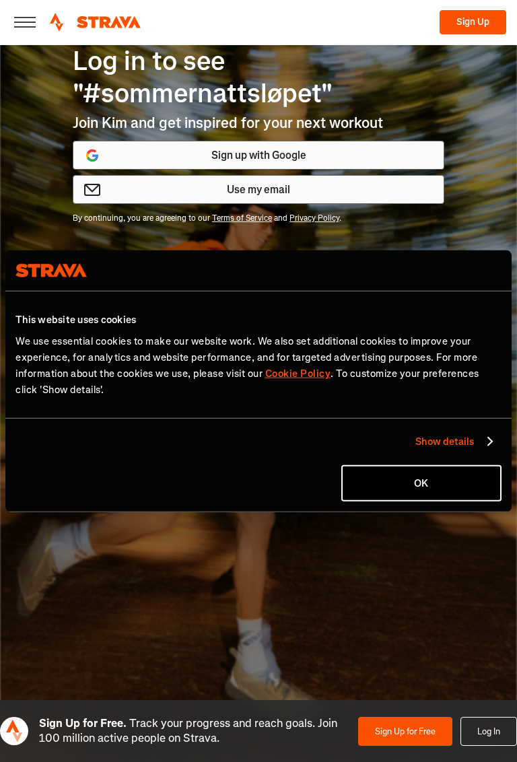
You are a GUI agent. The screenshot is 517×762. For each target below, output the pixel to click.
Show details (444, 441)
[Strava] (95, 22)
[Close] (25, 22)
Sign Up (472, 21)
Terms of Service (242, 218)
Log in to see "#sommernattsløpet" (203, 77)
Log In (488, 731)
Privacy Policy (314, 218)
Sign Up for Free (405, 731)
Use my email (258, 189)
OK (421, 482)
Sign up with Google (258, 155)
